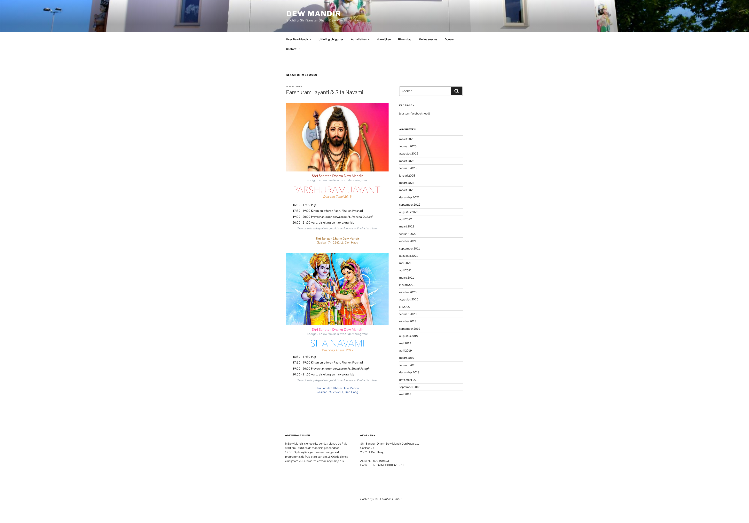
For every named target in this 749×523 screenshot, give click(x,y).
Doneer (449, 39)
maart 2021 (406, 277)
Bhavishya (405, 39)
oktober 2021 (407, 241)
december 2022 (409, 197)
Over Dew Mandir (297, 39)
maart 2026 (406, 139)
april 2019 (405, 350)
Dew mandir (313, 13)
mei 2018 (405, 394)
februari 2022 (407, 233)
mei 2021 (405, 263)
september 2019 (409, 328)
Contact (291, 49)
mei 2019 (405, 343)
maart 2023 (406, 190)
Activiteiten (359, 39)
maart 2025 (406, 160)
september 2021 (409, 248)
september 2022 (409, 204)
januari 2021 (407, 284)
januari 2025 (407, 175)
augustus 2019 (408, 335)
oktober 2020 (408, 292)
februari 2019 (407, 365)
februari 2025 (407, 168)
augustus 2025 (408, 153)
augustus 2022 (408, 212)
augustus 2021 (408, 255)
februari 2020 (408, 314)
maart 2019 (406, 357)
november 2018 (409, 379)
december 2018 (409, 372)
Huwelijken (384, 39)
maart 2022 (406, 226)
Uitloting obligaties (331, 39)
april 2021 (405, 270)
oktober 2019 (407, 321)
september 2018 (409, 387)
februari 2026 (407, 146)
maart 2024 (406, 182)
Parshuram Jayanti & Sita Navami (324, 92)
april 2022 (405, 219)
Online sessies (428, 39)
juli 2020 (404, 306)
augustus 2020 (408, 299)
